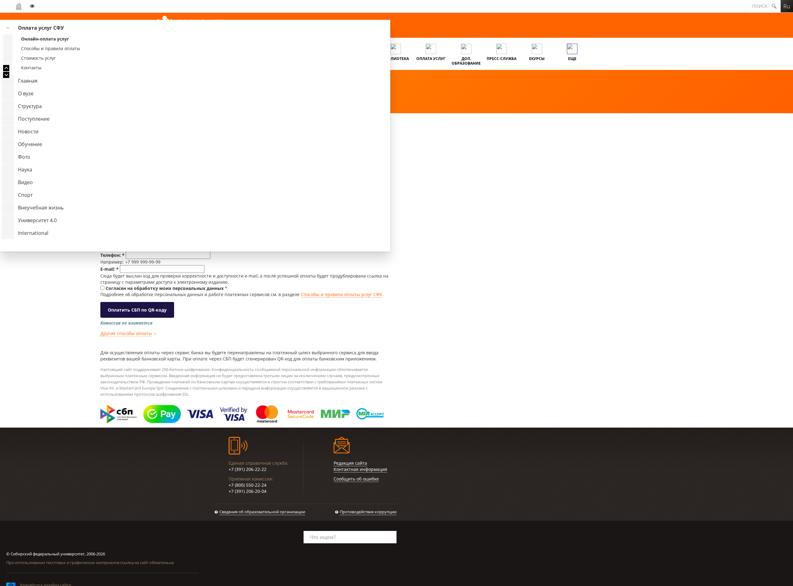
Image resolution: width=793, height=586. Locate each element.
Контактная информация (360, 469)
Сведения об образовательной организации (262, 512)
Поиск (760, 6)
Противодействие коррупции (368, 512)
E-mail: (109, 269)
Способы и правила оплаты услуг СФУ (341, 294)
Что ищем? (323, 537)
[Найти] (774, 6)
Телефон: (112, 255)
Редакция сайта (350, 463)
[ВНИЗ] (6, 75)
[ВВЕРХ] (6, 68)
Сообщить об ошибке (356, 479)
